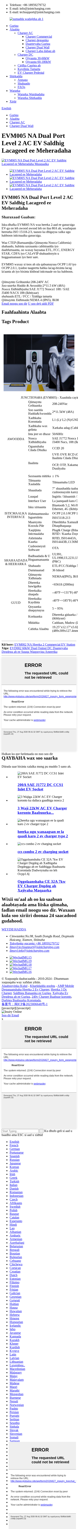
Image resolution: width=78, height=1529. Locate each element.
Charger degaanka (37, 40)
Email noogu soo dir (14, 303)
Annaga (23, 80)
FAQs (21, 87)
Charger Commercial (39, 36)
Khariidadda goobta (42, 986)
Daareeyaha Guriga (38, 43)
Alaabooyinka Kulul (14, 986)
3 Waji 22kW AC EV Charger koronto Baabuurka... (42, 810)
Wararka (15, 90)
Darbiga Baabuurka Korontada (21, 1000)
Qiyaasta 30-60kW (37, 58)
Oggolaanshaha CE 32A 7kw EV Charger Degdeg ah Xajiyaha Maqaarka (42, 885)
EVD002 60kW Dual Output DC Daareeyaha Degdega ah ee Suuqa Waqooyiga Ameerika (35, 649)
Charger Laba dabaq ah (40, 51)
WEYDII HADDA (14, 929)
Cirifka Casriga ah (29, 65)
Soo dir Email (10, 1015)
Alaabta (14, 29)
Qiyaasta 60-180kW (38, 61)
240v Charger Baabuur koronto (51, 996)
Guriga (14, 25)
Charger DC (25, 54)
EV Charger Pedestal (31, 72)
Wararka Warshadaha (31, 94)
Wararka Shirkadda (30, 98)
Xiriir (13, 101)
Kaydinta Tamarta (29, 69)
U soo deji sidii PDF (41, 303)
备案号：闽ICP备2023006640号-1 (25, 1004)
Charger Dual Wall (37, 47)
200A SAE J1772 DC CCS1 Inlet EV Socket (40, 787)
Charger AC (25, 33)
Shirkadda (16, 76)
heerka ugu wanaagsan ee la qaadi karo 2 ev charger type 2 (43, 834)
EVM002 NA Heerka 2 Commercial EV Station (44, 644)
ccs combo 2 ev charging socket (43, 852)
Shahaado (24, 83)
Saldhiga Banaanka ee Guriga (32, 993)
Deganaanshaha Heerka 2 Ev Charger (25, 989)
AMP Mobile (65, 986)
